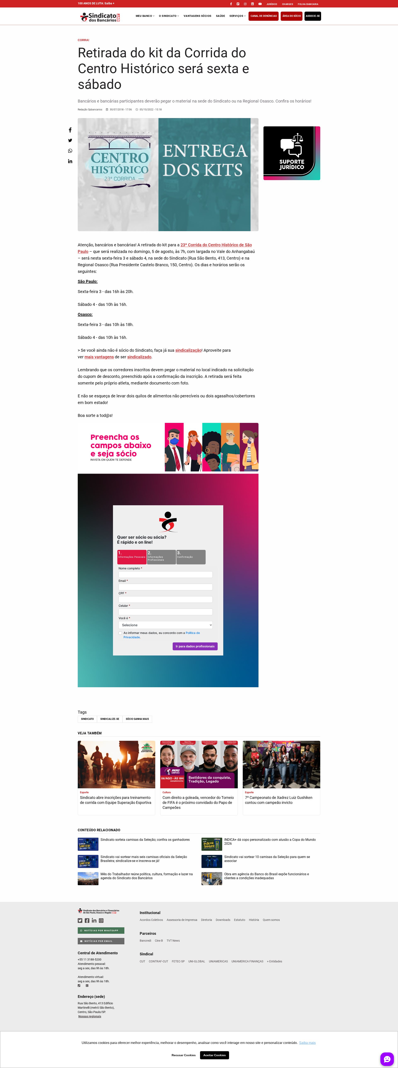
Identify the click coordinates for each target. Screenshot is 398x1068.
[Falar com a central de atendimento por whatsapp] (87, 985)
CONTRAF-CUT (158, 961)
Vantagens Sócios (197, 15)
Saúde (220, 15)
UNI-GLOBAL (196, 961)
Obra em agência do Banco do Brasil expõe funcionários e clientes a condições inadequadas (266, 876)
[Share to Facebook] (70, 130)
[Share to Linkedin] (70, 161)
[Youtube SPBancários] (109, 921)
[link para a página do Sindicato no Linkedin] (252, 4)
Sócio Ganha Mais (137, 719)
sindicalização (188, 350)
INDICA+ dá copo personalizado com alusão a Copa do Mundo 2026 (270, 842)
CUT (142, 961)
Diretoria (206, 920)
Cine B (159, 940)
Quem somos (271, 920)
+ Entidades (274, 961)
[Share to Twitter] (70, 140)
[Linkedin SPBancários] (95, 921)
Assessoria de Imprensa (182, 920)
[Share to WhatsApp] (70, 150)
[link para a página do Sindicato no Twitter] (238, 4)
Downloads (223, 920)
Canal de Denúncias (264, 16)
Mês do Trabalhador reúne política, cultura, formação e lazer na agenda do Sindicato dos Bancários (147, 876)
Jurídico (272, 4)
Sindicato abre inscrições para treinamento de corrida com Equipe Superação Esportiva (115, 800)
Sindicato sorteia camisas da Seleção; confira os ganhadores (145, 840)
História (254, 920)
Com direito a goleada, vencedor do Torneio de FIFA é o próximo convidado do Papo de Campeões (198, 802)
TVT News (173, 940)
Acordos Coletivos (151, 920)
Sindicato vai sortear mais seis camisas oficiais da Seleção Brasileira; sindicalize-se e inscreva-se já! (144, 859)
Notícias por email (98, 941)
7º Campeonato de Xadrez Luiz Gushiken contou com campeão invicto (278, 800)
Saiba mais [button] (307, 1043)
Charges (287, 4)
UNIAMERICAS (218, 961)
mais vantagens (99, 356)
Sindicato (87, 719)
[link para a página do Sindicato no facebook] (231, 4)
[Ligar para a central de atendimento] (79, 985)
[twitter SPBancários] (81, 921)
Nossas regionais (89, 1016)
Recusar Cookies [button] (184, 1055)
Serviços (236, 15)
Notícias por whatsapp (101, 930)
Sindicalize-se (109, 719)
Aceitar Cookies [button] (214, 1055)
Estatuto (239, 920)
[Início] (106, 17)
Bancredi (145, 940)
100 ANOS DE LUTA (96, 3)
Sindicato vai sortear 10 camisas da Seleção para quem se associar (267, 859)
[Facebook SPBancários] (88, 921)
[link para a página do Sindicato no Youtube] (260, 4)
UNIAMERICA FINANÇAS (247, 961)
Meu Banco (144, 15)
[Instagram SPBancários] (102, 921)
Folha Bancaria (308, 4)
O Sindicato (168, 15)
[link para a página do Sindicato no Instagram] (245, 4)
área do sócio (292, 16)
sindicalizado (139, 356)
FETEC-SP (178, 961)
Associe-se (313, 16)
